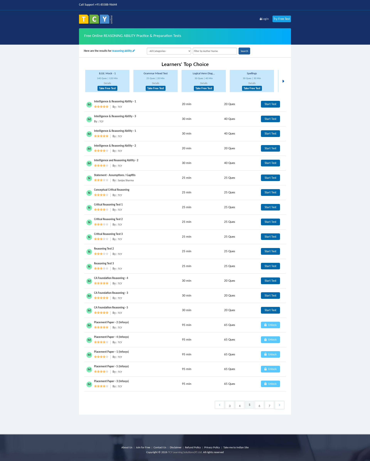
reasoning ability (122, 51)
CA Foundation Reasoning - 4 (111, 278)
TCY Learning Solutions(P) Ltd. (185, 452)
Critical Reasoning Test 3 (108, 234)
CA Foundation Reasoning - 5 (111, 307)
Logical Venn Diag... (204, 73)
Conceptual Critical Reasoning (111, 189)
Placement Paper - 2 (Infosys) (111, 322)
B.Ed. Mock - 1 (107, 73)
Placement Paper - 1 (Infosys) (111, 351)
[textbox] (215, 51)
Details (107, 83)
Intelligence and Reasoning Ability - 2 (116, 160)
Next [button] (284, 76)
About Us (126, 447)
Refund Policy (193, 447)
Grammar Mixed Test (156, 73)
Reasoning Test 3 (104, 263)
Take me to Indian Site (236, 447)
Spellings (252, 73)
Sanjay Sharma (126, 180)
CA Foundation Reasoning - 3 (111, 293)
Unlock (272, 325)
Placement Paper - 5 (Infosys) (111, 366)
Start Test (270, 104)
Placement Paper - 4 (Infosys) (111, 337)
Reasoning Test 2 (104, 248)
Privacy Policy (212, 447)
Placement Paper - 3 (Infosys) (111, 381)
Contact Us (160, 447)
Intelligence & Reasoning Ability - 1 (115, 101)
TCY (120, 107)
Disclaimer (176, 447)
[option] (107, 81)
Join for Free (143, 447)
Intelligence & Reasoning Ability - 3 (115, 116)
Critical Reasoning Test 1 (108, 204)
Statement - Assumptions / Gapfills (114, 175)
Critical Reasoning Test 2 (108, 219)
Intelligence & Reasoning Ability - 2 (115, 145)
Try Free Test (281, 19)
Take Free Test (107, 88)
